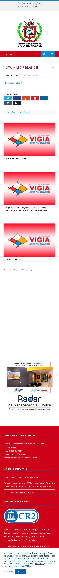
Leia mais (39, 563)
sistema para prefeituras (39, 529)
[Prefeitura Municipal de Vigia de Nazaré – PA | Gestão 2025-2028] (29, 32)
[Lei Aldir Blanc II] (29, 240)
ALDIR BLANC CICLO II (16, 158)
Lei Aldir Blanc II (13, 259)
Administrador (13, 75)
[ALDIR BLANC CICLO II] (29, 139)
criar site (21, 529)
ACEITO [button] (20, 571)
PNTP (15, 546)
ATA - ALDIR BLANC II (14, 82)
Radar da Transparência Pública (35, 546)
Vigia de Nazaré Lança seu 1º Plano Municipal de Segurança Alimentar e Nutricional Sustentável (30, 6)
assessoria (23, 533)
